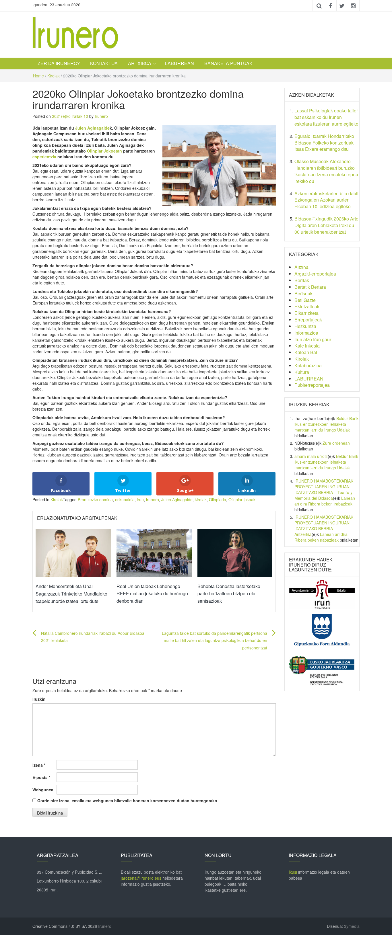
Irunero (101, 116)
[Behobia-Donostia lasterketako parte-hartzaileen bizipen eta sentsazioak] (235, 552)
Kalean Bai (305, 352)
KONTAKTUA (104, 63)
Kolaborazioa (308, 365)
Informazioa (306, 332)
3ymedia (352, 926)
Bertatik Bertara (310, 287)
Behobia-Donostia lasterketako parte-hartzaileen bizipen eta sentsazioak (228, 593)
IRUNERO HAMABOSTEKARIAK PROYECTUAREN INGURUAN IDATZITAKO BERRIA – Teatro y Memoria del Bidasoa (323, 489)
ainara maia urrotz (311, 456)
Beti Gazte (305, 300)
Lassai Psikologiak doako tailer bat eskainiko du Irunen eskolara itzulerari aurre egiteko (326, 117)
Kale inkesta (307, 345)
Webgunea (42, 789)
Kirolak (53, 76)
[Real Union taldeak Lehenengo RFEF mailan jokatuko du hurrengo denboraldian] (154, 552)
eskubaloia (125, 499)
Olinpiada (217, 499)
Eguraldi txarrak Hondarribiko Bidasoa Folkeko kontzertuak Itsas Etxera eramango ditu (324, 143)
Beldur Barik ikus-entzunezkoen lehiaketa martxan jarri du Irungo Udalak (326, 424)
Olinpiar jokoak (241, 499)
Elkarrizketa (306, 313)
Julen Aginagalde (92, 128)
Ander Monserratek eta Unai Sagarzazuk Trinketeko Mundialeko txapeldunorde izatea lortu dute (71, 593)
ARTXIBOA (139, 63)
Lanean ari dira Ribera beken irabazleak (324, 501)
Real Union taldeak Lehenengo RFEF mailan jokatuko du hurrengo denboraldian (152, 593)
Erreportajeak (308, 319)
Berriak (301, 280)
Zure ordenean (336, 443)
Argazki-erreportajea (315, 273)
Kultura (301, 372)
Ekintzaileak (306, 306)
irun (140, 499)
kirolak (201, 499)
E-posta (41, 777)
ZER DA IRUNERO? (59, 63)
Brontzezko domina (95, 499)
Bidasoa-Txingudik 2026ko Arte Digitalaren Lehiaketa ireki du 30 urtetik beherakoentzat (326, 225)
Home (38, 76)
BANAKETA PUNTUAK (228, 63)
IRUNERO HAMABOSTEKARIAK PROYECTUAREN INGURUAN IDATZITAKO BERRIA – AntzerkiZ (323, 525)
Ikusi (293, 872)
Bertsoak (303, 293)
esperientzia (44, 156)
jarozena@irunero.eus (141, 878)
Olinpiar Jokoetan (104, 151)
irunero (152, 499)
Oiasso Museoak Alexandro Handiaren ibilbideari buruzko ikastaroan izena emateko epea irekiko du (326, 171)
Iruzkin (39, 699)
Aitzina (301, 267)
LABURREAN (179, 63)
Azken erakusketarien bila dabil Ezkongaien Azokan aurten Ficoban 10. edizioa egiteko (326, 200)
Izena (38, 765)
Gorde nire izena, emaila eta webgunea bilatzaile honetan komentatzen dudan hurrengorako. (127, 800)
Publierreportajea (312, 385)
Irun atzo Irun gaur (312, 339)
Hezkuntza (305, 326)
